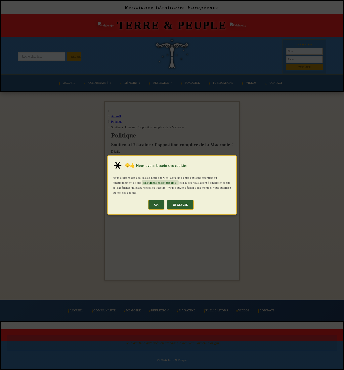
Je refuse (180, 204)
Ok (156, 204)
